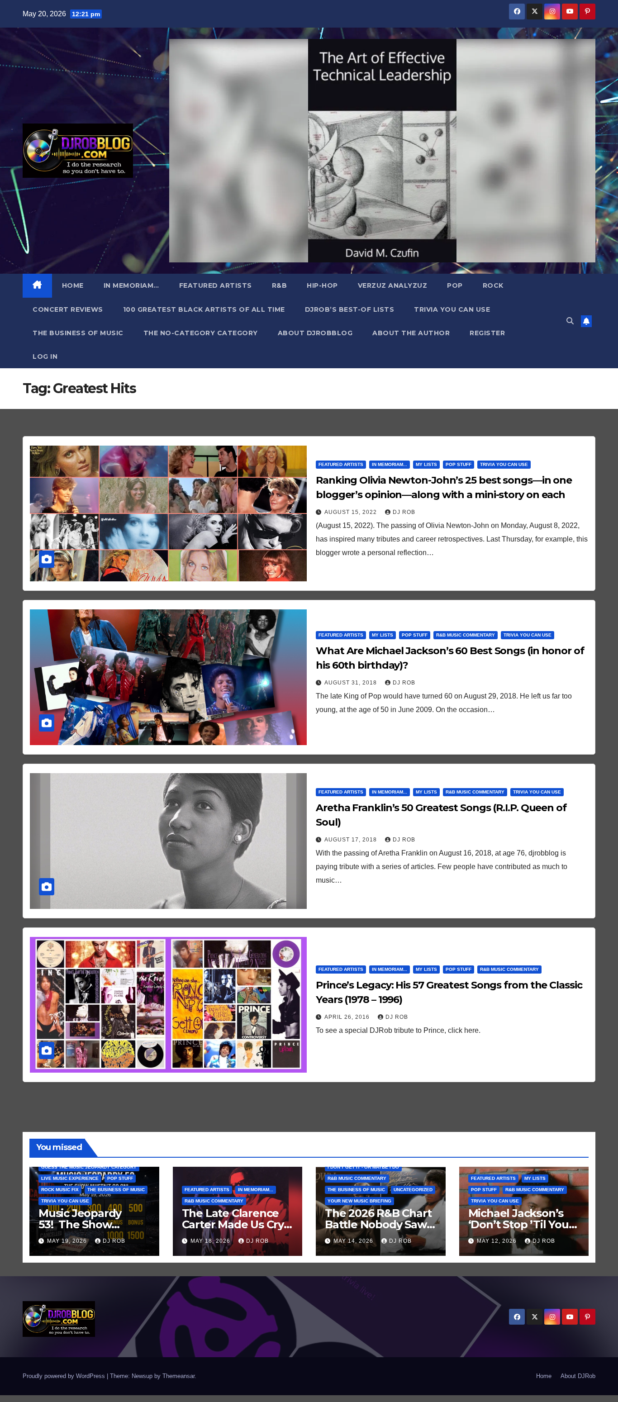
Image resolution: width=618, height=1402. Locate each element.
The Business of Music (78, 333)
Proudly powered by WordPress (65, 1376)
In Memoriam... (389, 464)
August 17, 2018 (351, 839)
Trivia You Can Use (452, 309)
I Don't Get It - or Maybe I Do (363, 1166)
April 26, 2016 (347, 1017)
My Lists (426, 464)
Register (487, 333)
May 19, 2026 (68, 1241)
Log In (45, 356)
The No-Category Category (200, 333)
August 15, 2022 (351, 512)
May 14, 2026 (354, 1241)
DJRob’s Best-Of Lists (350, 309)
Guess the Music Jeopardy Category (89, 1166)
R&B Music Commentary (465, 634)
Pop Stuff (458, 464)
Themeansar (178, 1376)
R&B (279, 285)
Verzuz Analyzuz (393, 285)
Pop (455, 285)
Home (73, 285)
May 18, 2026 (211, 1241)
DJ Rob (404, 512)
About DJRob (578, 1376)
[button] (570, 321)
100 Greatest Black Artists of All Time (204, 309)
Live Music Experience (70, 1178)
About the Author (411, 333)
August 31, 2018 (351, 683)
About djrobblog (315, 333)
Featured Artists (215, 285)
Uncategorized (413, 1189)
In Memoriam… (131, 285)
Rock (493, 285)
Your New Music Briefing (359, 1200)
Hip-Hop (322, 285)
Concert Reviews (68, 309)
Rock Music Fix (60, 1189)
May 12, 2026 (497, 1241)
